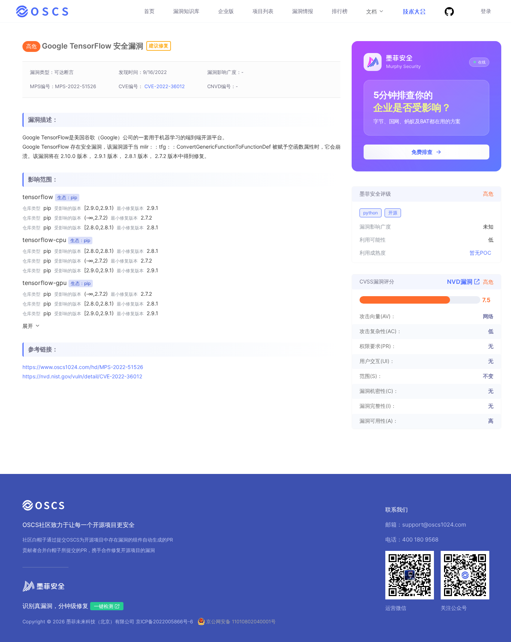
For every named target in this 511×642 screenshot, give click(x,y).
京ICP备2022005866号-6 (164, 621)
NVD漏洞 (460, 281)
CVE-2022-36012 (164, 86)
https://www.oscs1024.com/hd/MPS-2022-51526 (82, 367)
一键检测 (104, 606)
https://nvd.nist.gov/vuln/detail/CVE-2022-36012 (82, 376)
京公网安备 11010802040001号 (241, 621)
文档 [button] (372, 11)
